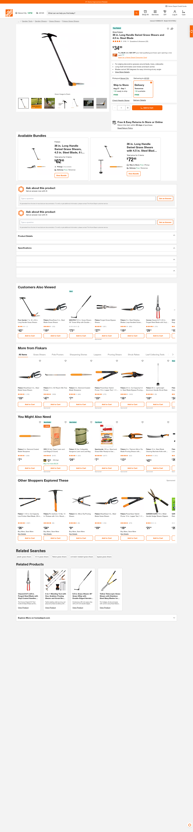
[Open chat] (191, 31)
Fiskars (57, 142)
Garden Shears (41, 21)
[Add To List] (168, 29)
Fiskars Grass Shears (70, 21)
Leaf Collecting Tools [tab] (155, 354)
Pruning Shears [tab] (115, 354)
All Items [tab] (23, 354)
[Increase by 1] (127, 107)
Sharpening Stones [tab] (78, 354)
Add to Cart (148, 108)
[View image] (23, 103)
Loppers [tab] (97, 354)
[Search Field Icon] (136, 13)
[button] (96, 236)
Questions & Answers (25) (139, 41)
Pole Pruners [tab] (57, 354)
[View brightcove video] (88, 103)
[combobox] (90, 13)
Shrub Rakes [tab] (134, 354)
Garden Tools (27, 21)
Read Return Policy (125, 128)
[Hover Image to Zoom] (62, 59)
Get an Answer (165, 198)
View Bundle (61, 175)
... (18, 21)
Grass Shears (54, 21)
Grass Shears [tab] (39, 354)
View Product (23, 608)
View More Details (122, 72)
